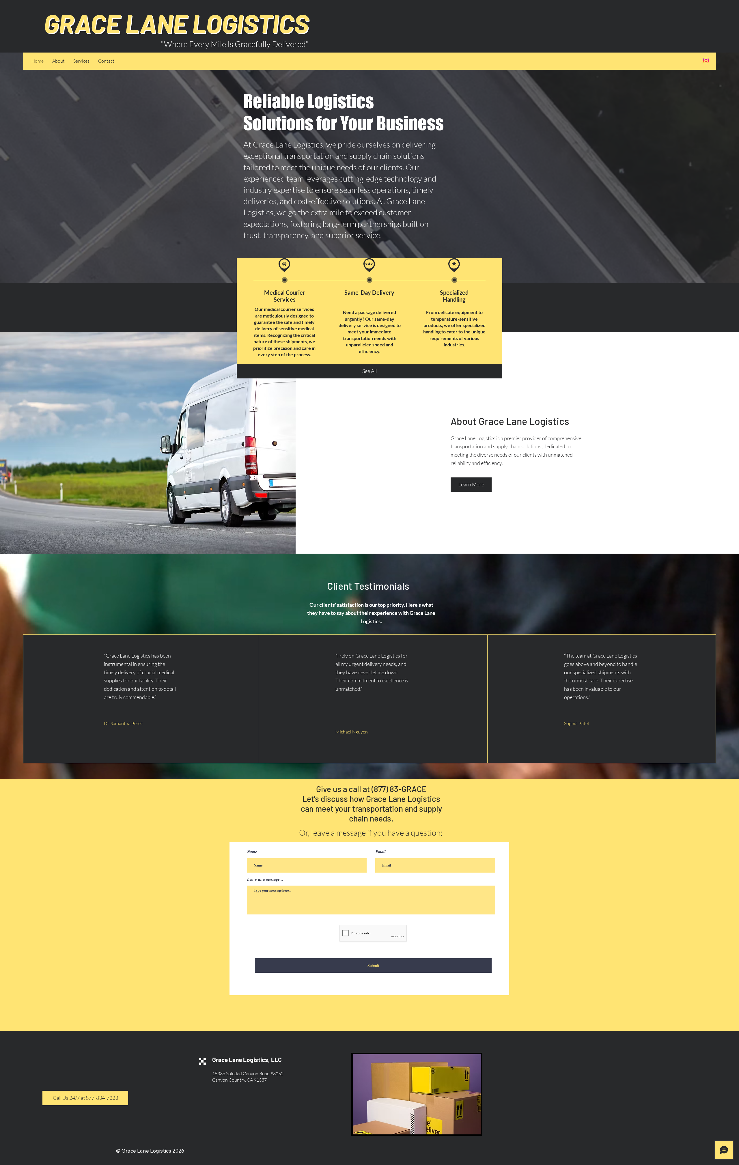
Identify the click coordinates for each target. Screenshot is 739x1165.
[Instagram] (706, 60)
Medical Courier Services (284, 296)
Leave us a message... (265, 879)
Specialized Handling (454, 296)
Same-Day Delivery (369, 292)
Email (381, 852)
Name (252, 852)
